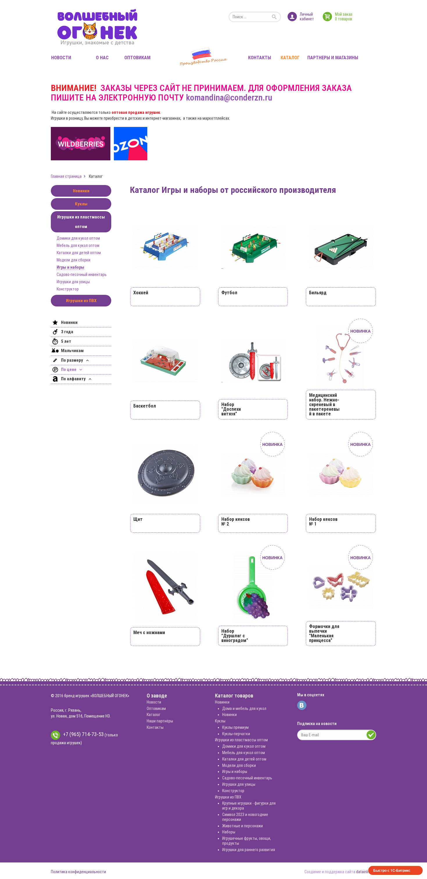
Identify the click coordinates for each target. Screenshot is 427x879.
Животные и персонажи (242, 826)
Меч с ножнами (149, 632)
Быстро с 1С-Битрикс (391, 870)
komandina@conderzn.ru (229, 97)
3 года (67, 331)
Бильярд (317, 292)
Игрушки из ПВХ (81, 300)
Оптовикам (137, 57)
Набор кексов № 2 (235, 521)
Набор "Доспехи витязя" (231, 409)
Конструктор (68, 289)
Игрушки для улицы (73, 281)
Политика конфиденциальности (78, 871)
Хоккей (140, 292)
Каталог (290, 57)
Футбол (229, 292)
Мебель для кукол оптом (78, 245)
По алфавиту (74, 378)
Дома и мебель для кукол (244, 708)
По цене (69, 369)
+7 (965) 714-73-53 (83, 734)
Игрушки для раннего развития (248, 849)
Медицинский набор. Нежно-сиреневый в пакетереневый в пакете (324, 404)
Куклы (81, 204)
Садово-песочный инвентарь (82, 274)
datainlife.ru (366, 871)
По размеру (72, 360)
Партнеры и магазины (332, 57)
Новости (61, 57)
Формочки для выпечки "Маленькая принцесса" (324, 633)
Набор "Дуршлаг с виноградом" (234, 635)
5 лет (66, 341)
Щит (138, 519)
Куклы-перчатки (236, 733)
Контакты (259, 57)
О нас (102, 57)
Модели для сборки (73, 260)
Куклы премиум (235, 727)
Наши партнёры (160, 721)
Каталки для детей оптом (79, 252)
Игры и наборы (70, 267)
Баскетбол (144, 406)
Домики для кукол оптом (78, 238)
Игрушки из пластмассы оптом (81, 221)
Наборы (228, 832)
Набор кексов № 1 (323, 521)
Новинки (81, 190)
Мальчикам (72, 350)
